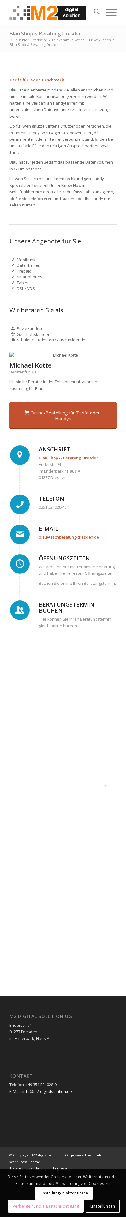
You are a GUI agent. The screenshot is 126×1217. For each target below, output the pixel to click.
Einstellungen (102, 1206)
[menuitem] (94, 12)
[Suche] (94, 12)
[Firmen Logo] (52, 12)
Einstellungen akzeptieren (64, 1193)
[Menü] (108, 12)
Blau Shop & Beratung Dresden (45, 33)
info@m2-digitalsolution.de (47, 1091)
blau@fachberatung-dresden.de (69, 537)
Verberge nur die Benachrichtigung (46, 1206)
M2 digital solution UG (50, 1155)
